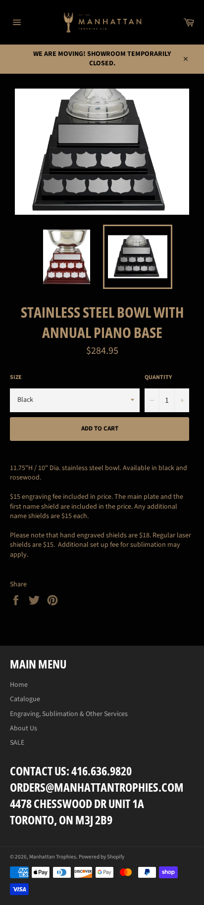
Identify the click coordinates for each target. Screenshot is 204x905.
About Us (23, 728)
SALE (17, 743)
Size (16, 377)
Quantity (158, 377)
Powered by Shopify (101, 856)
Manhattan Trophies (52, 856)
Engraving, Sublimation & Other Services (69, 714)
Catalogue (25, 699)
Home (19, 685)
